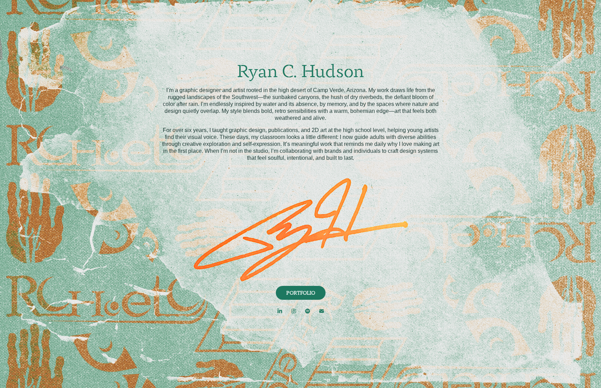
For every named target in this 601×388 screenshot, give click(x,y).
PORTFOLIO (300, 293)
